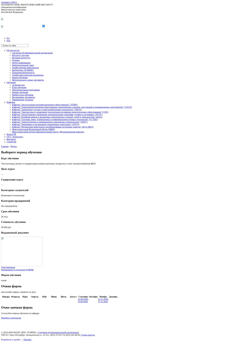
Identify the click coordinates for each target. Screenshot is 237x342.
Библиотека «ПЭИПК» (23, 70)
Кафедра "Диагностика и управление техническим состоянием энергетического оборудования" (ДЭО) (60, 112)
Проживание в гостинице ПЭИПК (17, 270)
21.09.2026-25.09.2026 (83, 300)
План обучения (19, 87)
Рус (8, 38)
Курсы (14, 146)
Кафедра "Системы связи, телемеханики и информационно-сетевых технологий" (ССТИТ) (55, 119)
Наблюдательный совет (23, 65)
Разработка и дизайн (10, 339)
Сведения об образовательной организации (58, 332)
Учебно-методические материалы (27, 75)
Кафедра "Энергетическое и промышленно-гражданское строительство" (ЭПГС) (50, 122)
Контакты (11, 139)
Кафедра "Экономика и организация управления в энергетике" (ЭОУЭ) (45, 124)
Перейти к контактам (11, 318)
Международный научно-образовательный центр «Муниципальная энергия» (48, 132)
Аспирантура (18, 85)
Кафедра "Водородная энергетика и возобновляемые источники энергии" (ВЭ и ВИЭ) (52, 127)
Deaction (27, 339)
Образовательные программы (26, 90)
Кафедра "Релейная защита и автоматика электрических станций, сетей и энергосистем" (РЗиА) (57, 117)
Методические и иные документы (28, 80)
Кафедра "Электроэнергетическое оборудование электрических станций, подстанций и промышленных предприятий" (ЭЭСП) (72, 107)
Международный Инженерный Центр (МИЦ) (33, 129)
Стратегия (11, 142)
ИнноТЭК (11, 134)
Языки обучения (19, 77)
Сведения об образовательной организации (32, 53)
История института (21, 58)
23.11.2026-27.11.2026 (103, 300)
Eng (8, 40)
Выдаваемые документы (23, 97)
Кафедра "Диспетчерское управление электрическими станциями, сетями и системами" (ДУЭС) (57, 114)
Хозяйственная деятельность (25, 68)
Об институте (13, 50)
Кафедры (11, 102)
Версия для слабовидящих (13, 33)
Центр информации (21, 63)
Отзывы (16, 60)
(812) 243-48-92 (24, 19)
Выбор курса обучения (22, 95)
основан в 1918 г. (9, 2)
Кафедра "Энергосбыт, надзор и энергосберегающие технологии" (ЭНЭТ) (47, 109)
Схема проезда (88, 335)
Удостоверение (8, 267)
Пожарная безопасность (23, 72)
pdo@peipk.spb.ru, (33, 26)
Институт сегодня (20, 55)
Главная (5, 146)
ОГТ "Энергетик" (15, 137)
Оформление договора (22, 100)
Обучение (11, 82)
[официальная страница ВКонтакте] (44, 26)
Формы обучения (20, 92)
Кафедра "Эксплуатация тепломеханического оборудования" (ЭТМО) (45, 105)
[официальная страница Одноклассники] (46, 26)
